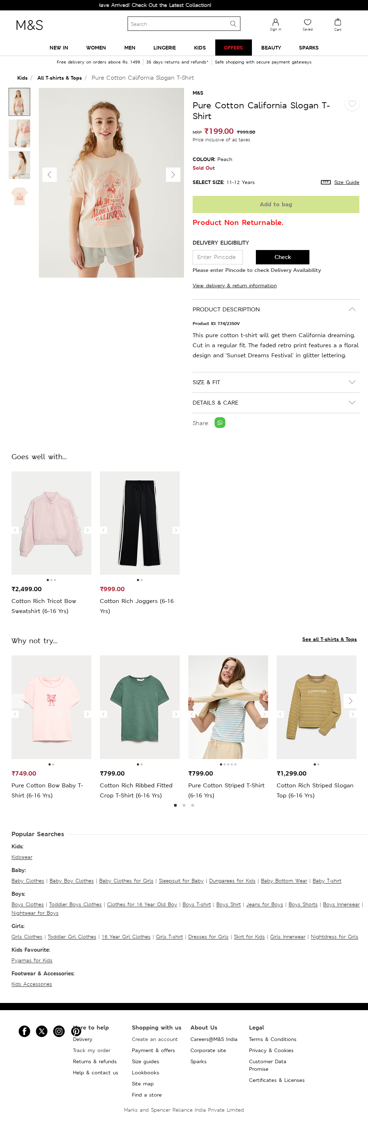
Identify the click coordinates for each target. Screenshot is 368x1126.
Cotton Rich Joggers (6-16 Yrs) (137, 606)
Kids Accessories (32, 984)
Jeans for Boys (264, 904)
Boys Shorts (303, 904)
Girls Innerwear (287, 936)
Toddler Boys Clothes (75, 904)
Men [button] (129, 47)
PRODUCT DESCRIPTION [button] (226, 309)
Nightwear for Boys (35, 913)
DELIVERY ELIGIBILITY (221, 242)
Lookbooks (145, 1072)
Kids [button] (200, 47)
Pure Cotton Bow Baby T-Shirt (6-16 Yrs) (47, 790)
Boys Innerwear (341, 904)
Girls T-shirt (169, 936)
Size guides (145, 1061)
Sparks (198, 1061)
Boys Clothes (28, 904)
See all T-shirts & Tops (329, 639)
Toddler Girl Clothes (72, 936)
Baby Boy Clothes (72, 880)
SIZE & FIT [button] (206, 382)
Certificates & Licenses (277, 1080)
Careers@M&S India (214, 1039)
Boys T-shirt (197, 904)
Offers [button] (233, 47)
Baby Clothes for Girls (126, 880)
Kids (22, 77)
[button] (173, 175)
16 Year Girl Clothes (126, 936)
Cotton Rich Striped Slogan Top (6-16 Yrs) (315, 790)
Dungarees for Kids (232, 880)
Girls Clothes (27, 936)
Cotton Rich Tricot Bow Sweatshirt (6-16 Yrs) (44, 606)
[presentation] (15, 530)
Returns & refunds (95, 1061)
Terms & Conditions (272, 1039)
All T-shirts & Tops (59, 77)
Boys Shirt (228, 904)
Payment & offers (153, 1050)
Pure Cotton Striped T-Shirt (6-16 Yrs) (226, 790)
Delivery (82, 1039)
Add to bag (276, 204)
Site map (143, 1083)
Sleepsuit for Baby (181, 880)
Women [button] (96, 47)
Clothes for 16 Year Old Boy (142, 904)
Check (283, 257)
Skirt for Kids (249, 936)
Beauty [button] (271, 47)
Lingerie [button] (164, 47)
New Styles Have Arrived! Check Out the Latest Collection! (127, 5)
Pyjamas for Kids (32, 960)
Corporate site (208, 1050)
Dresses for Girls (208, 936)
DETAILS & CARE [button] (215, 402)
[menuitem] (59, 47)
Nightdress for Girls (334, 936)
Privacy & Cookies (271, 1050)
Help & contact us (95, 1072)
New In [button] (59, 47)
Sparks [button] (309, 47)
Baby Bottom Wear (284, 880)
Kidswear (22, 857)
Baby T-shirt (327, 880)
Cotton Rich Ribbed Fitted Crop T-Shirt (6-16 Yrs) (136, 790)
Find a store (147, 1095)
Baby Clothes (28, 880)
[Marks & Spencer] (29, 32)
